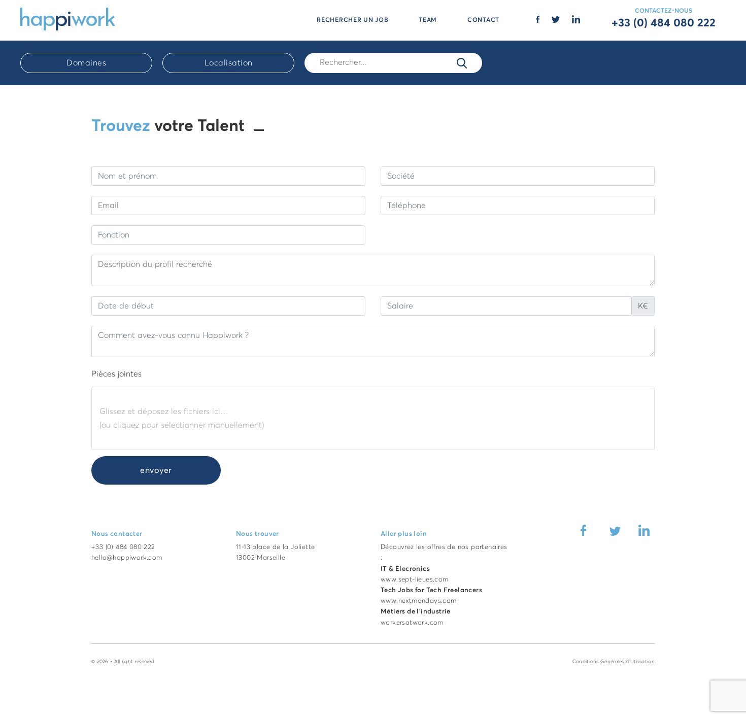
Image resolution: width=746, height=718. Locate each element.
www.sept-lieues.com (415, 579)
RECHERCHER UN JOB (352, 20)
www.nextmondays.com (419, 601)
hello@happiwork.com (126, 558)
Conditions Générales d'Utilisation (613, 661)
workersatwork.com (412, 623)
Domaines (86, 63)
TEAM (428, 20)
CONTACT (483, 20)
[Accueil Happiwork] (67, 18)
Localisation (229, 63)
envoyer (156, 470)
